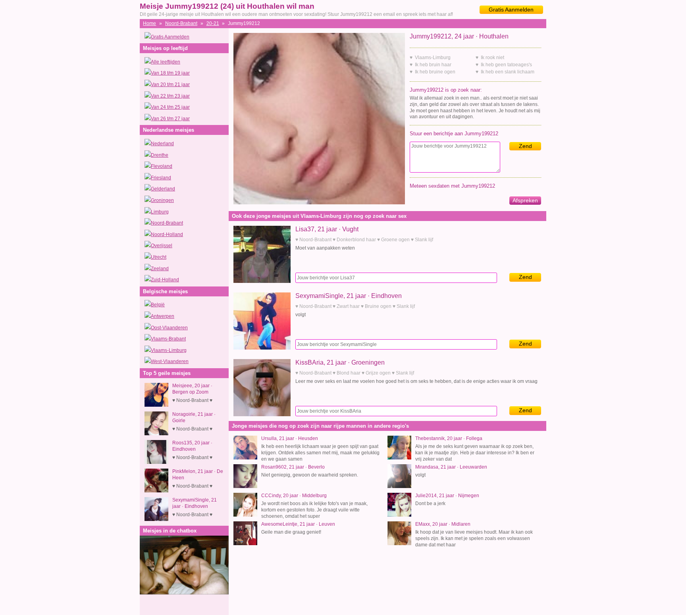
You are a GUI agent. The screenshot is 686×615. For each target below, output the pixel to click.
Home (149, 23)
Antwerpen (162, 316)
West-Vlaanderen (170, 361)
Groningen (162, 200)
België (158, 305)
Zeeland (160, 268)
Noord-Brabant (181, 23)
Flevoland (161, 166)
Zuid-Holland (165, 280)
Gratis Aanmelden (511, 9)
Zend (525, 146)
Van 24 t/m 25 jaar (170, 107)
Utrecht (158, 257)
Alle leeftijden (165, 62)
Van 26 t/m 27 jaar (170, 118)
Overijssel (161, 245)
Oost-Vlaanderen (169, 328)
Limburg (160, 212)
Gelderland (163, 189)
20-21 (212, 23)
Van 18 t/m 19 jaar (170, 73)
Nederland (162, 143)
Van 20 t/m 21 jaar (170, 84)
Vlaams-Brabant (168, 339)
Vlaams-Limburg (169, 350)
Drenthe (159, 155)
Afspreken (525, 200)
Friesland (161, 178)
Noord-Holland (167, 234)
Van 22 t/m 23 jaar (170, 96)
